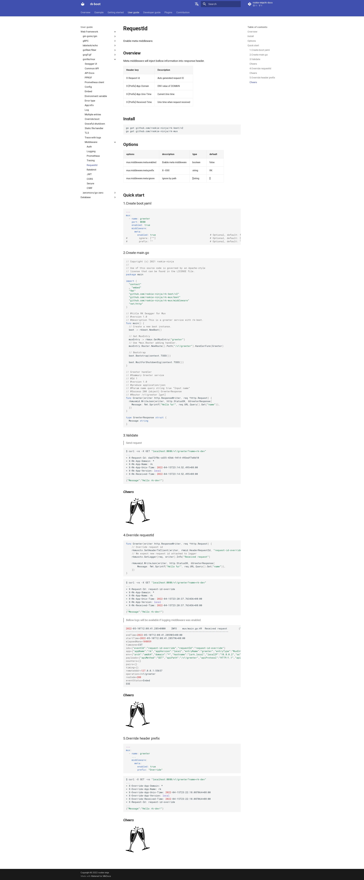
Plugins (168, 12)
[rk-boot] (82, 4)
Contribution (183, 12)
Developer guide (151, 12)
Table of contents (257, 27)
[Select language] (196, 4)
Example (99, 12)
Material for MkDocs (101, 876)
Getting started (116, 12)
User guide (133, 12)
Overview (85, 12)
